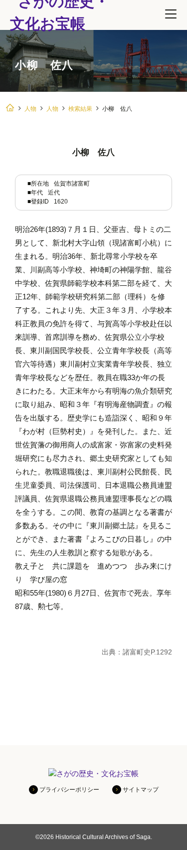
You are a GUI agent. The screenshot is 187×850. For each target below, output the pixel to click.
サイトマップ (141, 789)
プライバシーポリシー (69, 789)
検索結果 (80, 108)
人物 (30, 108)
